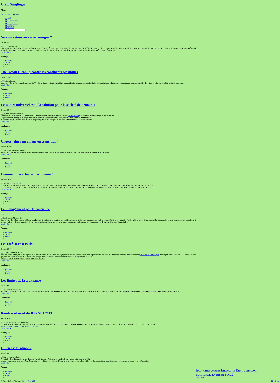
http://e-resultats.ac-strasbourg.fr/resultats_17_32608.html (20, 326)
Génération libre (73, 116)
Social (228, 374)
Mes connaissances (11, 20)
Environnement (246, 370)
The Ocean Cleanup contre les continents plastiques (39, 72)
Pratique (220, 374)
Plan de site (275, 381)
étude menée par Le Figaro (149, 255)
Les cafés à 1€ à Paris (16, 244)
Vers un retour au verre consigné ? (26, 37)
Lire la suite (6, 52)
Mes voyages (9, 26)
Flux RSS (31, 381)
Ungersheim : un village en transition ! (29, 141)
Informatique (200, 375)
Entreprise (228, 370)
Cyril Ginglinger (13, 4)
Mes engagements (11, 24)
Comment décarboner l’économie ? (27, 174)
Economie (203, 370)
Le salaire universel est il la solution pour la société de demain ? (48, 105)
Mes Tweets (200, 377)
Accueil (8, 18)
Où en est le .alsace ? (16, 348)
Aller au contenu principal (10, 14)
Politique (210, 374)
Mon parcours (10, 22)
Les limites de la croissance (21, 280)
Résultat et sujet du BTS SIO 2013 (26, 313)
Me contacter (9, 28)
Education (215, 370)
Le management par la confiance (25, 209)
